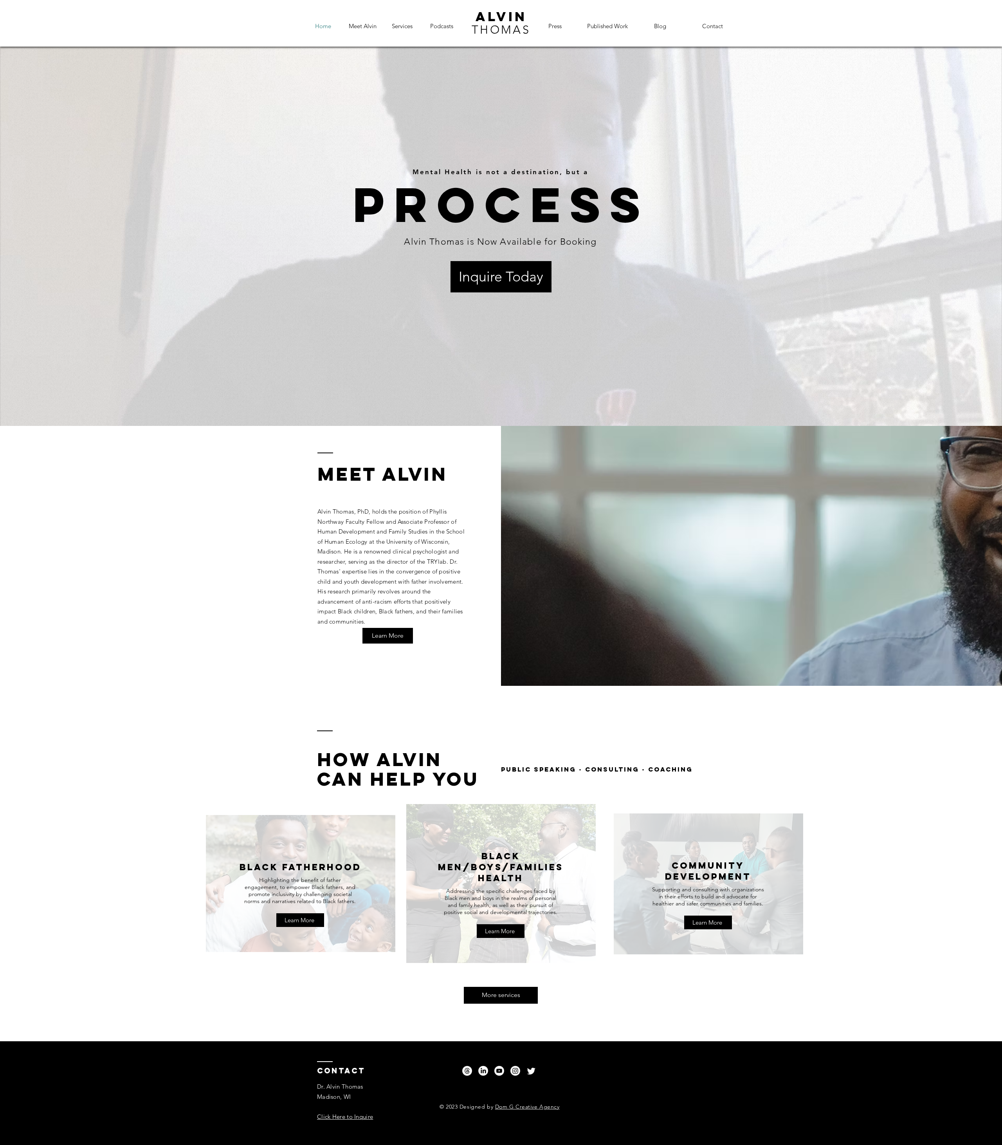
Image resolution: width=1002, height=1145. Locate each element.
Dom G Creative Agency (527, 1106)
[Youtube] (499, 1071)
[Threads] (467, 1071)
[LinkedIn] (483, 1071)
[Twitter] (531, 1071)
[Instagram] (515, 1071)
